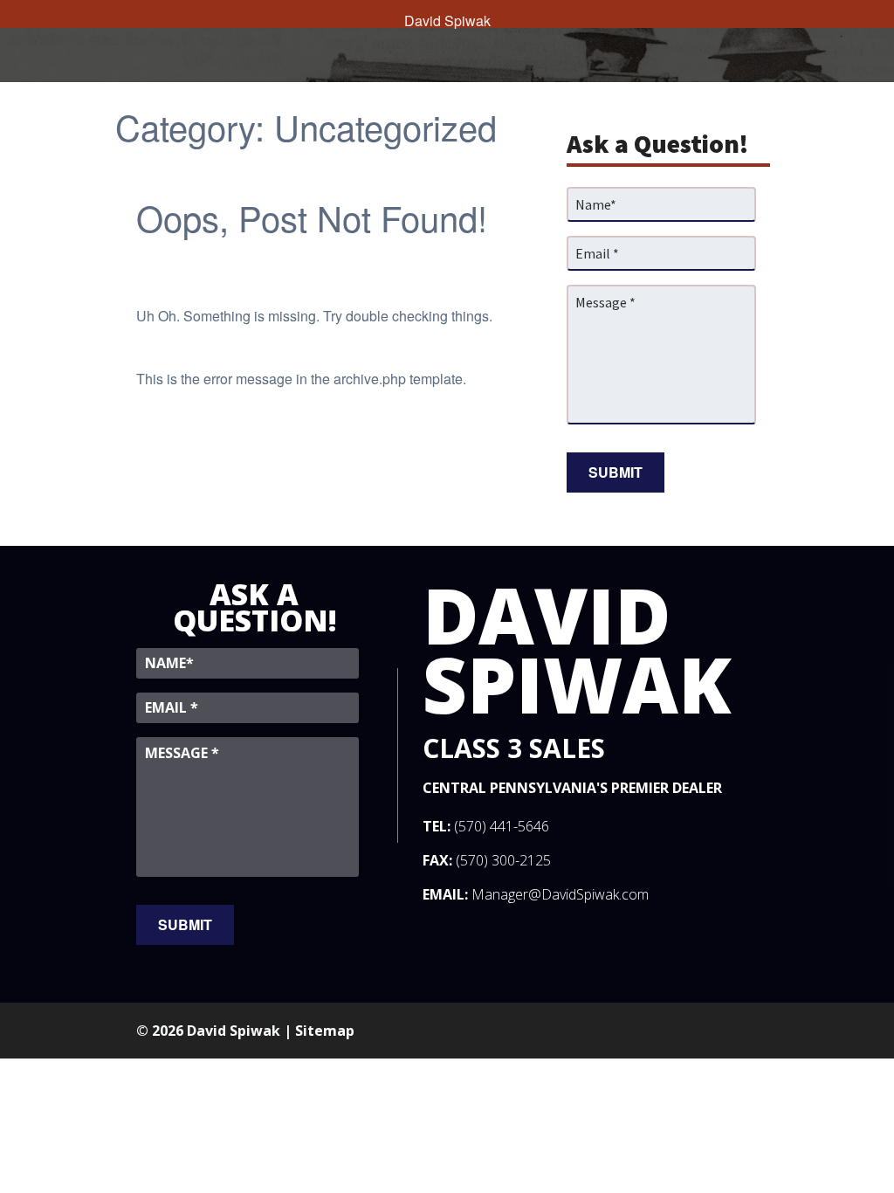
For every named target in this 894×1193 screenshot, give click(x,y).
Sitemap (324, 1030)
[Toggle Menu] (17, 14)
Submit (615, 472)
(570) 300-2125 (503, 860)
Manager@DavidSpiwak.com (560, 894)
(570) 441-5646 (501, 826)
